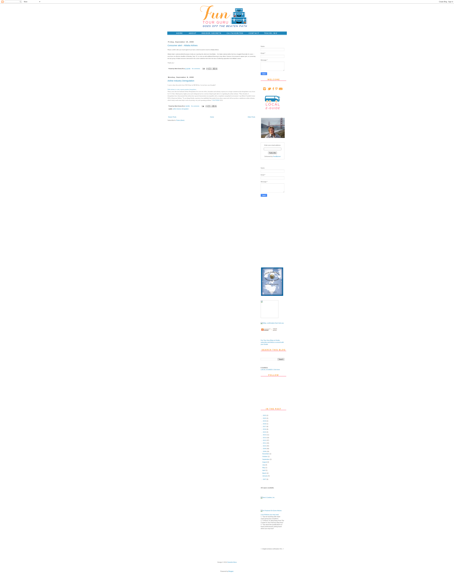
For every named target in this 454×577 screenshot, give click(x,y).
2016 (264, 429)
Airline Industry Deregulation (181, 81)
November (265, 454)
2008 (264, 451)
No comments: (196, 68)
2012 (264, 440)
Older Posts (251, 117)
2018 (264, 424)
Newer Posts (172, 117)
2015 (264, 432)
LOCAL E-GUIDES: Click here (270, 369)
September (266, 459)
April (264, 470)
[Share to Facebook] (214, 69)
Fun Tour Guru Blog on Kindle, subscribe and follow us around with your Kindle (272, 342)
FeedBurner (277, 156)
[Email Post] (203, 68)
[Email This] (207, 69)
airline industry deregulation (181, 109)
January (265, 476)
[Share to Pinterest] (216, 69)
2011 (264, 443)
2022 (264, 415)
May (263, 467)
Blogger (230, 571)
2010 (264, 446)
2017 (264, 426)
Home (212, 117)
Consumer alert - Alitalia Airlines (183, 45)
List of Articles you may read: (270, 514)
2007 (264, 479)
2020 (264, 418)
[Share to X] (212, 69)
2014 (264, 435)
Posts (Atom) (180, 120)
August (264, 462)
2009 (264, 448)
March (264, 473)
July (263, 465)
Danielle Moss (232, 562)
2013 (264, 437)
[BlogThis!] (209, 69)
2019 (264, 421)
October (265, 456)
